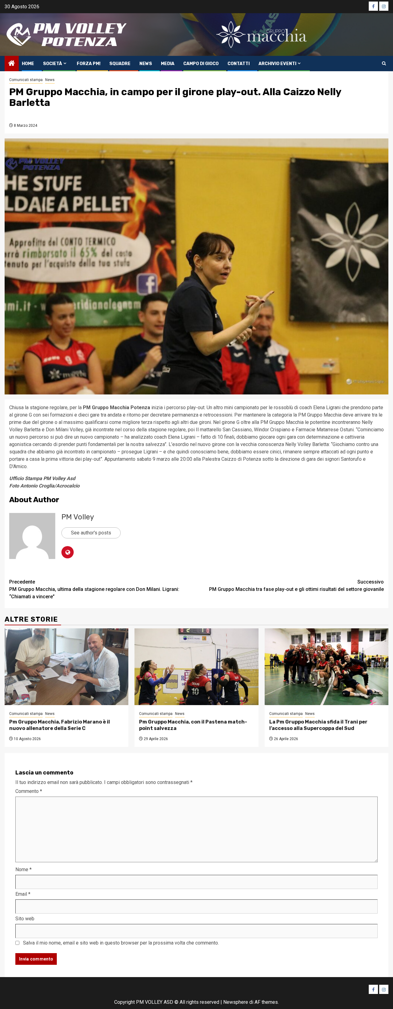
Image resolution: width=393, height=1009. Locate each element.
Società (52, 63)
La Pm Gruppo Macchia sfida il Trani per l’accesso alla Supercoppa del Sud (318, 725)
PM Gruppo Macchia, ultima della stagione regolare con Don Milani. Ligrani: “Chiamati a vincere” (94, 589)
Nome (23, 869)
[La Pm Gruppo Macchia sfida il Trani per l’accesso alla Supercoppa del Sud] (326, 666)
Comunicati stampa (26, 80)
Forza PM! (88, 63)
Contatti (239, 63)
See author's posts (91, 533)
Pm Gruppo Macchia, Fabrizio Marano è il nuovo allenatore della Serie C (59, 725)
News (145, 63)
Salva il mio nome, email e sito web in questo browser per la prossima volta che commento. (121, 943)
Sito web (24, 919)
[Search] (384, 63)
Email (22, 894)
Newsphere (235, 1002)
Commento (28, 791)
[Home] (11, 64)
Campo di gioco (201, 63)
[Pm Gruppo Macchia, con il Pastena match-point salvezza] (196, 666)
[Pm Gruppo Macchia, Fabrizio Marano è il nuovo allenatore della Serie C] (66, 666)
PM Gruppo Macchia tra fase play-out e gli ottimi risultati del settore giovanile (296, 585)
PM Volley (77, 517)
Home (28, 63)
